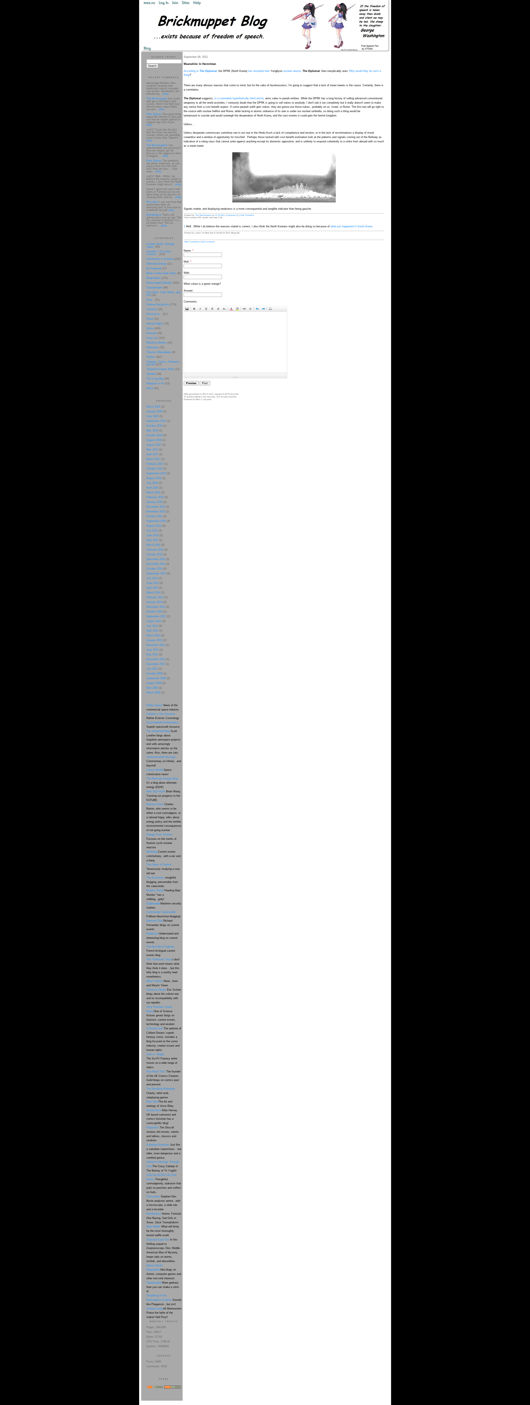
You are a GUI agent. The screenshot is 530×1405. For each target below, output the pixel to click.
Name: (188, 250)
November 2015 (155, 511)
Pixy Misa (152, 201)
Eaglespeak (153, 903)
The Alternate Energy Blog (162, 778)
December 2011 (155, 659)
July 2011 (152, 668)
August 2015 (153, 525)
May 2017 (152, 449)
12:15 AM (219, 215)
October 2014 (154, 568)
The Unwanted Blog (158, 731)
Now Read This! (155, 1071)
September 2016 (156, 473)
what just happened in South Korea (351, 226)
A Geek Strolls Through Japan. (160, 245)
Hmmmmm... (154, 314)
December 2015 (155, 506)
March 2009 (153, 692)
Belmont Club (154, 920)
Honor (149, 318)
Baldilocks (152, 933)
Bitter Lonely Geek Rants (161, 273)
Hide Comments (191, 242)
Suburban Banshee (157, 1144)
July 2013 (152, 625)
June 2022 (152, 416)
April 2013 (152, 630)
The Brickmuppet (203, 215)
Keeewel (151, 333)
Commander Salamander (161, 912)
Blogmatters (153, 278)
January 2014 (154, 602)
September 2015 (156, 521)
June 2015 (152, 535)
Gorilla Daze (153, 1110)
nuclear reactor (292, 71)
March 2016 (153, 492)
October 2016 (154, 468)
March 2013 (153, 635)
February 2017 (155, 463)
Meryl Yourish (154, 981)
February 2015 (155, 549)
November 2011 (155, 664)
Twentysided (153, 1282)
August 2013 (153, 621)
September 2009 (156, 678)
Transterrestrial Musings (160, 757)
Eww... (150, 299)
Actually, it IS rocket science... (158, 253)
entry (166, 93)
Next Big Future (155, 791)
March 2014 (153, 592)
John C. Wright (155, 1054)
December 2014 (155, 559)
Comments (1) (232, 215)
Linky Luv (152, 337)
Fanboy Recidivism (157, 304)
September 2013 (156, 616)
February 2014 (155, 597)
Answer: (188, 290)
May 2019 (152, 430)
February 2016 (155, 497)
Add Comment (247, 215)
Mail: (187, 261)
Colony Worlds (155, 769)
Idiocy (150, 328)
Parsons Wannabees (158, 352)
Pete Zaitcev (154, 114)
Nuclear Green (155, 804)
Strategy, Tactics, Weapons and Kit (162, 363)
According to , (201, 71)
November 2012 (155, 644)
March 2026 (153, 406)
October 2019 (154, 425)
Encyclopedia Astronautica (162, 722)
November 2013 (155, 606)
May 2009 (152, 687)
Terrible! (151, 373)
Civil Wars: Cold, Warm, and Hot (163, 293)
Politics (150, 356)
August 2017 (153, 444)
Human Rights (154, 323)
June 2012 (152, 649)
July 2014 (152, 578)
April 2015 (152, 540)
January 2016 (154, 501)
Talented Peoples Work (160, 369)
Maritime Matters (156, 342)
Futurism (151, 309)
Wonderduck (153, 214)
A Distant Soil (154, 1028)
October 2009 (154, 673)
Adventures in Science (159, 258)
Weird (149, 388)
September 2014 (156, 573)
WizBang (151, 851)
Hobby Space (154, 705)
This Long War (155, 378)
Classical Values (156, 989)
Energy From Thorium (159, 834)
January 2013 (154, 640)
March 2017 (153, 459)
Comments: (191, 301)
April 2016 (152, 487)
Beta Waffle (153, 1226)
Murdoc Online (155, 890)
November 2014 (155, 563)
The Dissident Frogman (160, 946)
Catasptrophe (154, 287)
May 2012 (152, 654)
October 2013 (154, 611)
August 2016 (153, 478)
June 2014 (152, 583)
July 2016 (152, 482)
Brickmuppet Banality (159, 282)
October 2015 (154, 516)
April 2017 (152, 454)
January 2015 (154, 554)
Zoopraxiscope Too (157, 1239)
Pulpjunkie (152, 1127)
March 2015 (153, 544)
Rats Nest (152, 1101)
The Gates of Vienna (158, 864)
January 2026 (154, 411)
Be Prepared (153, 268)
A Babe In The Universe (160, 713)
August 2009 (153, 683)
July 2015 (152, 530)
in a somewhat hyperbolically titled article (239, 98)
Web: (187, 272)
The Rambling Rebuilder (160, 1088)
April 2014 (152, 587)
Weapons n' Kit (155, 383)
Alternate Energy (156, 263)
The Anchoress (155, 877)
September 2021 (156, 420)
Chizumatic (153, 1196)
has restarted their (259, 71)
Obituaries (152, 347)
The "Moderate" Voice (159, 959)
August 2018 (153, 440)
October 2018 (154, 435)
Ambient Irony (154, 1308)
